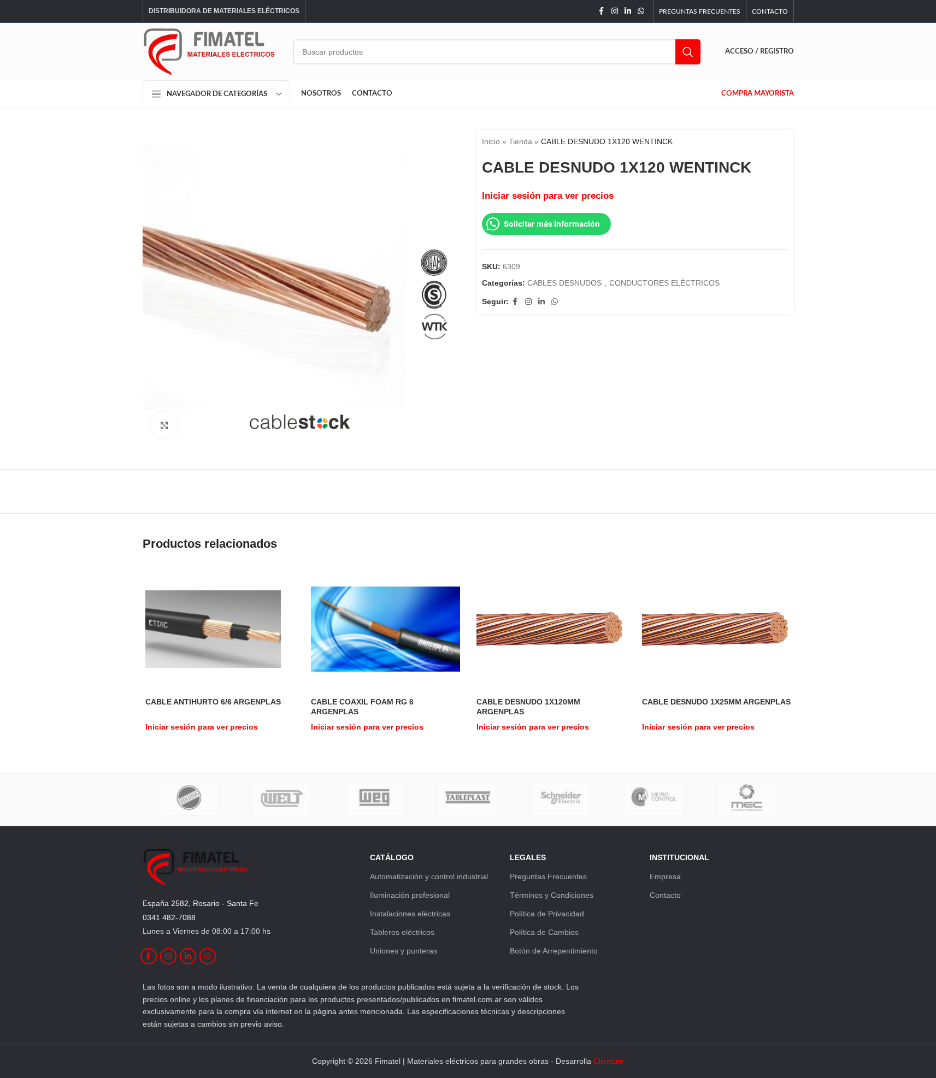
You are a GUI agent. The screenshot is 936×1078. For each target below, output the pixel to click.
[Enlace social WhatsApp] (640, 11)
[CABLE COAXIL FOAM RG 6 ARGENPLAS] (385, 629)
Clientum (608, 1061)
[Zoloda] (189, 799)
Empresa (665, 876)
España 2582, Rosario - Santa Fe (200, 903)
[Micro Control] (654, 799)
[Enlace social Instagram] (614, 11)
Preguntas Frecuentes (548, 876)
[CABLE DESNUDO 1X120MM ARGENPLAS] (551, 629)
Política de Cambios (544, 932)
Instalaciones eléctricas (410, 913)
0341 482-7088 (169, 917)
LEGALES (528, 857)
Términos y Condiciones (551, 895)
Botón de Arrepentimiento (554, 950)
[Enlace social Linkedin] (627, 11)
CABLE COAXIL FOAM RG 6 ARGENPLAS (362, 706)
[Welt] (282, 799)
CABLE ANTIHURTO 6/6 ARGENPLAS (213, 701)
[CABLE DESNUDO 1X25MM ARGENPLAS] (716, 629)
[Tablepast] (467, 799)
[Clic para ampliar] (164, 425)
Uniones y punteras (403, 950)
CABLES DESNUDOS (564, 283)
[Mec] (746, 799)
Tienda (520, 141)
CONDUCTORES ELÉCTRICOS (664, 283)
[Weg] (374, 799)
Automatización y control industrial (429, 876)
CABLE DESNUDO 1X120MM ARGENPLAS (528, 706)
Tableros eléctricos (402, 932)
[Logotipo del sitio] (209, 50)
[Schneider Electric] (561, 799)
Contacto (665, 895)
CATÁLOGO (392, 857)
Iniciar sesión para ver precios (548, 195)
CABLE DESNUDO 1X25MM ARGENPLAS (716, 701)
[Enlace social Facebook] (601, 11)
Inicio (491, 141)
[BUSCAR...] (687, 51)
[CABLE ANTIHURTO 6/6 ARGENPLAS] (213, 629)
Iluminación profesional (410, 895)
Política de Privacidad (547, 913)
